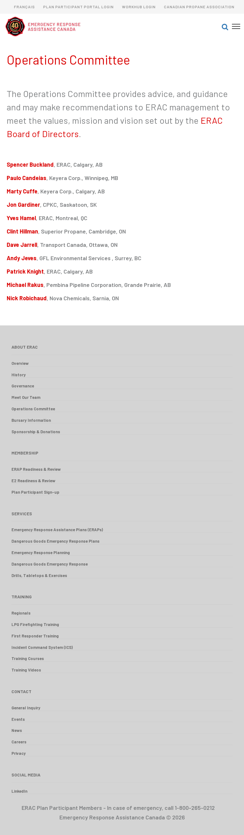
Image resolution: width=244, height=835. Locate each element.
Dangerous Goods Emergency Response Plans (55, 541)
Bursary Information (31, 420)
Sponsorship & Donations (35, 431)
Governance (22, 385)
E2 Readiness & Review (33, 480)
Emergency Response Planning (40, 552)
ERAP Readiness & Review (36, 469)
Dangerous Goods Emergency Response (49, 564)
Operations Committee (33, 408)
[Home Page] (103, 26)
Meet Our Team (25, 397)
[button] (225, 26)
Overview (20, 363)
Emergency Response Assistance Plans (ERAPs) (57, 529)
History (18, 374)
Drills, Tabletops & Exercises (39, 575)
